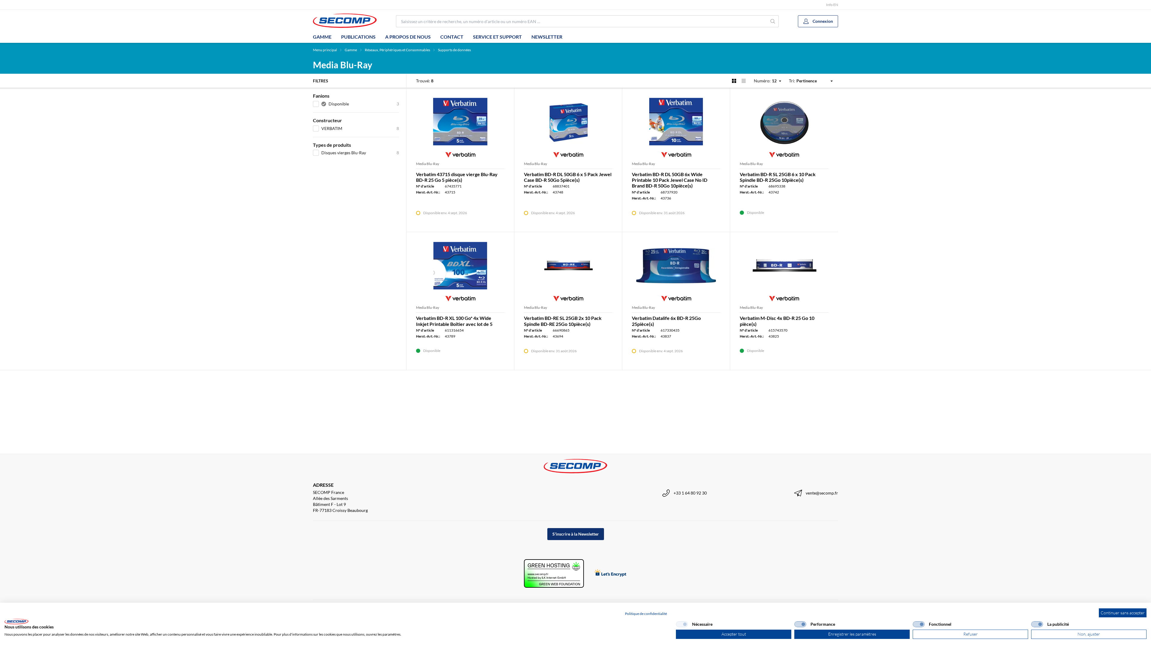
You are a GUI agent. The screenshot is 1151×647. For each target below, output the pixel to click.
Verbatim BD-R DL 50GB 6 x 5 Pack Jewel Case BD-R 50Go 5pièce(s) (567, 177)
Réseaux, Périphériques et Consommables (397, 50)
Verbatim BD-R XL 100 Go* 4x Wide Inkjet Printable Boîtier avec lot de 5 (454, 320)
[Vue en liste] (744, 81)
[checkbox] (682, 624)
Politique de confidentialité (646, 613)
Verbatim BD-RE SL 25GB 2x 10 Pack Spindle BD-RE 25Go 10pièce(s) (563, 320)
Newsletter (546, 37)
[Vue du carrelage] (734, 81)
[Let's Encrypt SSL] (610, 573)
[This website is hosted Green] (554, 573)
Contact (451, 37)
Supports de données (454, 50)
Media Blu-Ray (427, 163)
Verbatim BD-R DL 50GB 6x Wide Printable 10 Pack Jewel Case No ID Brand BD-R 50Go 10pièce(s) (669, 179)
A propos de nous (408, 37)
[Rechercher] (773, 21)
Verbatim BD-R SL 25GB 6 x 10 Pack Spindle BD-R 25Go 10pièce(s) (778, 177)
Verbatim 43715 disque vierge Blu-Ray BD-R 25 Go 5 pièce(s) (457, 177)
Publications (358, 37)
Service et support (497, 37)
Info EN (832, 4)
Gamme (322, 37)
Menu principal (325, 50)
